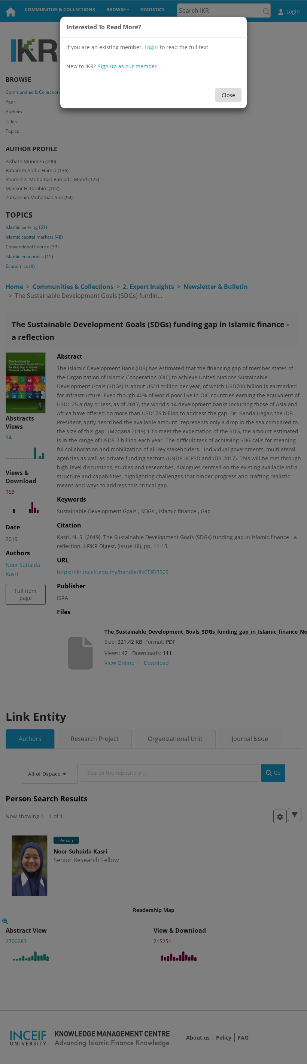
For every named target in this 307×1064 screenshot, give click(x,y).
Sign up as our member (127, 66)
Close (228, 95)
